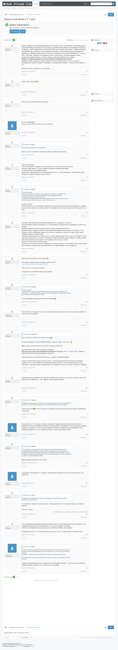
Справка (14, 8)
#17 (87, 483)
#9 (87, 274)
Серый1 (8, 434)
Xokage (32, 646)
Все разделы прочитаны (31, 8)
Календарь (21, 8)
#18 (87, 514)
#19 (87, 534)
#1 (87, 71)
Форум (35, 4)
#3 (87, 112)
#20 (87, 568)
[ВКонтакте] (98, 43)
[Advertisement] (46, 603)
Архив (110, 637)
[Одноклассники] (102, 43)
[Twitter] (100, 43)
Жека (7, 145)
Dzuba (7, 104)
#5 (87, 154)
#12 (87, 367)
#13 (87, 388)
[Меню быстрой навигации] (105, 14)
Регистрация (7, 8)
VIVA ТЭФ (8, 314)
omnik (7, 483)
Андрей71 (8, 84)
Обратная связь (84, 637)
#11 (87, 322)
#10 (87, 302)
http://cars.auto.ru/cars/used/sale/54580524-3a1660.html (39, 351)
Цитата (85, 74)
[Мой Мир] (104, 43)
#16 (87, 462)
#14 (87, 414)
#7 (87, 213)
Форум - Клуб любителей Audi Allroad (98, 637)
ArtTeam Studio (19, 646)
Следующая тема (52, 580)
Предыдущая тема (41, 580)
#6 (87, 177)
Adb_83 (8, 132)
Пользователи (46, 4)
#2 (87, 92)
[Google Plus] (106, 43)
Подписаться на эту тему (82, 40)
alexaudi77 (8, 261)
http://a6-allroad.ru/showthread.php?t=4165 (34, 264)
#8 (87, 248)
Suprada (8, 48)
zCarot (33, 644)
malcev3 (8, 555)
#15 (87, 434)
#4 (87, 132)
